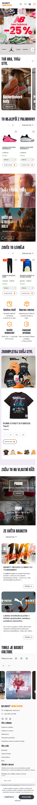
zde (31, 792)
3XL (23, 435)
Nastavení (18, 800)
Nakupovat (8, 204)
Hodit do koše (9, 441)
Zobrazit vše (26, 125)
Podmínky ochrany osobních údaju (12, 741)
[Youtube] (21, 658)
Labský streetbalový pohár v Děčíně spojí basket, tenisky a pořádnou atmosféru (16, 618)
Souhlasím (26, 797)
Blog (2, 760)
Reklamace (5, 734)
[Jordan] (11, 49)
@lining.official (15, 580)
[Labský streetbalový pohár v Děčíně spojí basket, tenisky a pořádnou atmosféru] (18, 602)
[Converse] (25, 49)
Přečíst (27, 586)
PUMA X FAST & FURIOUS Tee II (16, 425)
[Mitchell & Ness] (18, 49)
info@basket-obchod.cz (12, 710)
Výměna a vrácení (7, 731)
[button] (19, 39)
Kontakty (4, 750)
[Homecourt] (4, 49)
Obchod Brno (5, 757)
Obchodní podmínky (8, 737)
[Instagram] (26, 658)
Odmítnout (9, 797)
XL (10, 435)
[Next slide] (32, 49)
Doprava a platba (7, 727)
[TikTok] (16, 658)
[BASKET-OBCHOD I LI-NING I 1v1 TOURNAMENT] (18, 553)
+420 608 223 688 (10, 714)
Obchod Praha (6, 753)
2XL (17, 435)
